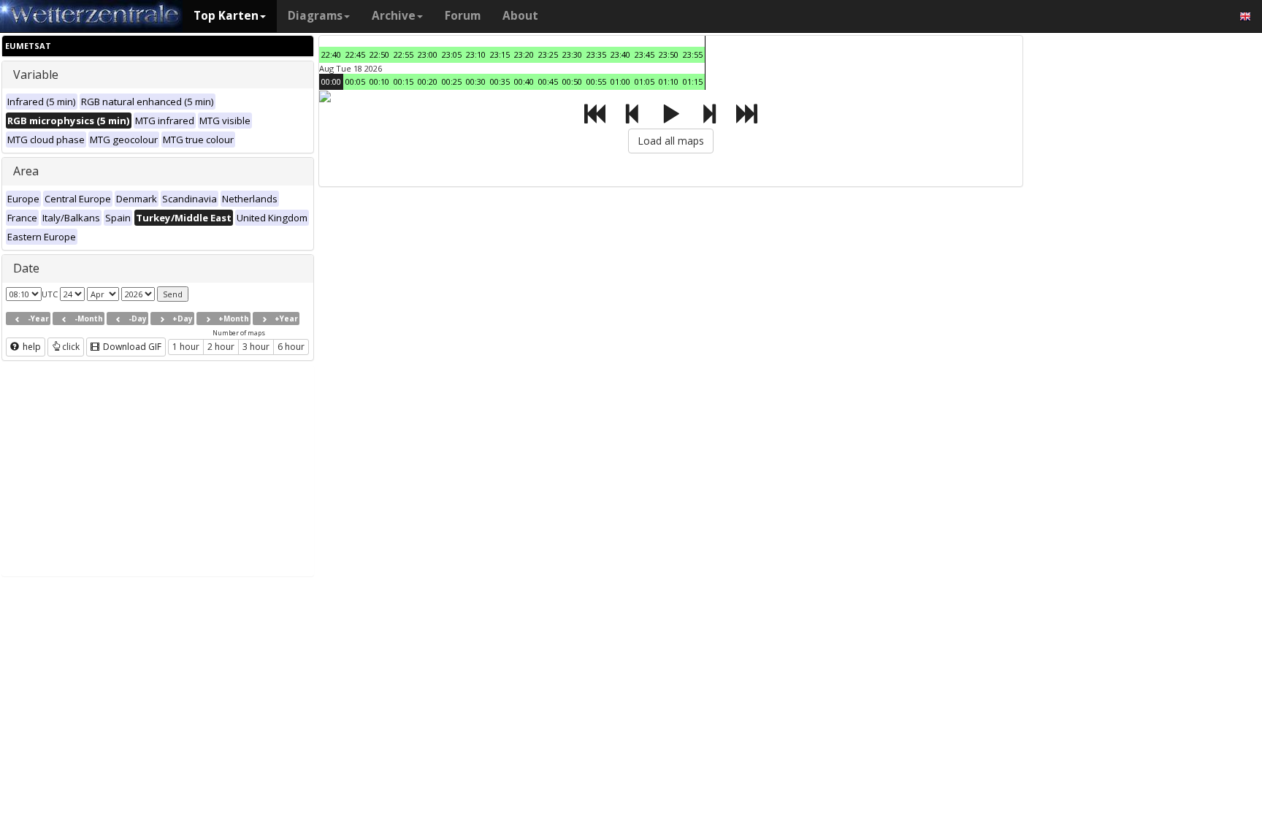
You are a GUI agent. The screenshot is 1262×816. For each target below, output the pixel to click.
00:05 (355, 81)
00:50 (572, 81)
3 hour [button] (255, 346)
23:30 (572, 54)
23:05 (452, 54)
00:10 (379, 81)
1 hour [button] (185, 346)
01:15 (693, 81)
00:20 (427, 81)
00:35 (500, 81)
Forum (463, 15)
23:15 (500, 54)
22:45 (355, 54)
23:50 (668, 54)
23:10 (476, 54)
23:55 (693, 54)
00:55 (596, 81)
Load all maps (671, 141)
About (520, 15)
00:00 (331, 81)
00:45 (548, 81)
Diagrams (315, 15)
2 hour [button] (220, 346)
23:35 (596, 54)
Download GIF (131, 346)
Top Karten (226, 15)
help (30, 346)
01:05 (644, 81)
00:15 (403, 81)
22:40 (331, 54)
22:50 (379, 54)
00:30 (476, 81)
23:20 (524, 54)
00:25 (452, 81)
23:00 (427, 54)
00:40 (524, 81)
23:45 (644, 54)
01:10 (668, 81)
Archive (394, 15)
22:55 (403, 54)
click (71, 346)
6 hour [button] (291, 346)
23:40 (620, 54)
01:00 (620, 81)
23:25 (548, 54)
